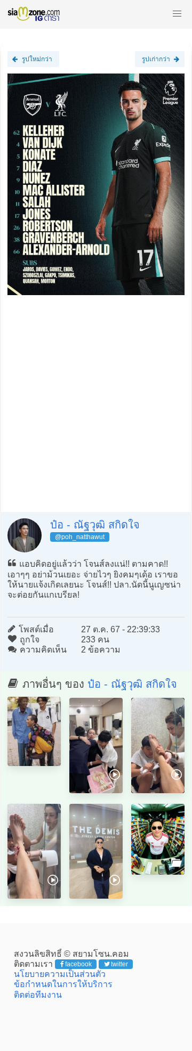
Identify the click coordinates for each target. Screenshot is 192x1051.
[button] (177, 14)
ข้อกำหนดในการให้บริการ (63, 984)
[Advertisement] (96, 399)
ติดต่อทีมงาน (38, 994)
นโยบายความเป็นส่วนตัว (60, 974)
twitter (119, 964)
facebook (78, 964)
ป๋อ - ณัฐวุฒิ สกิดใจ (95, 525)
